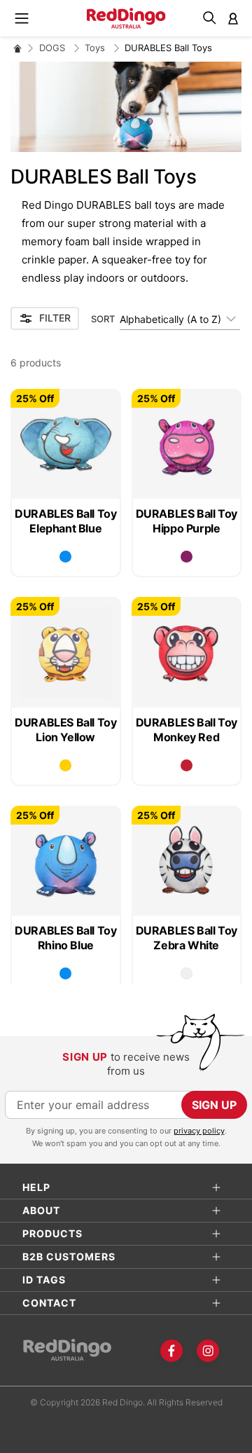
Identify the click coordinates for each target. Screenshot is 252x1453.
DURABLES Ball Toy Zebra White (186, 937)
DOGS (53, 47)
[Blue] (65, 557)
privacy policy (199, 1131)
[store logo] (126, 18)
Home (17, 48)
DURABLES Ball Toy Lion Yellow (65, 729)
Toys (96, 47)
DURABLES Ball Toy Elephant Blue (65, 521)
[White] (186, 973)
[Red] (186, 765)
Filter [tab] (55, 318)
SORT (103, 318)
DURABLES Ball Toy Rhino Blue (65, 937)
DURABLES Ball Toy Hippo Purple (186, 521)
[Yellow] (65, 765)
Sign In (233, 18)
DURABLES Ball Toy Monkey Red (186, 729)
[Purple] (186, 557)
